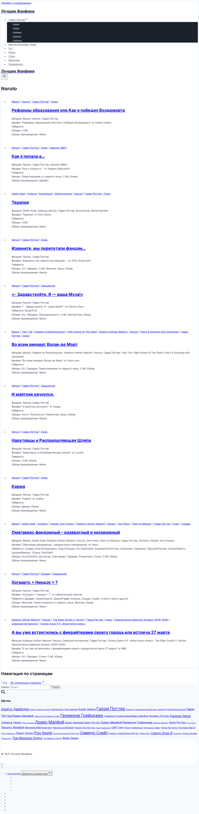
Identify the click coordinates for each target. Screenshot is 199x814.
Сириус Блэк (144, 733)
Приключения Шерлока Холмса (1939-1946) (141, 619)
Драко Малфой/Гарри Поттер (82, 722)
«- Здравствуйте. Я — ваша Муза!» (47, 294)
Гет (10, 48)
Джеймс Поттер (159, 715)
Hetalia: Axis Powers (62, 523)
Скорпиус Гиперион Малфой (185, 733)
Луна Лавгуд (191, 723)
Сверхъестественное (25, 623)
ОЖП (114, 727)
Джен (11, 52)
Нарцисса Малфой (63, 727)
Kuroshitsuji (45, 193)
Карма (18, 486)
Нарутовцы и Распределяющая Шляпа (51, 440)
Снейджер (17, 40)
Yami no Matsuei (141, 523)
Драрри (16, 24)
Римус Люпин (25, 733)
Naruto (26, 101)
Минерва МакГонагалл (38, 727)
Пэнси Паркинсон (8, 733)
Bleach (16, 101)
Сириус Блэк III (161, 733)
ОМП (121, 727)
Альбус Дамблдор (15, 709)
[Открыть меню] (4, 76)
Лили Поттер (177, 722)
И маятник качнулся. (33, 394)
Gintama (43, 523)
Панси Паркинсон (133, 727)
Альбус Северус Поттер (40, 709)
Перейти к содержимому (16, 3)
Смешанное (15, 64)
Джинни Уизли (180, 716)
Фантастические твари (22, 44)
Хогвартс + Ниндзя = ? (35, 582)
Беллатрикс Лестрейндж (64, 709)
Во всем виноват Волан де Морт (45, 344)
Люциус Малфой (12, 727)
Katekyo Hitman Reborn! (113, 331)
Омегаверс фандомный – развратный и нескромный (66, 532)
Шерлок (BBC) (58, 147)
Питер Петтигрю (169, 727)
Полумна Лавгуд (187, 727)
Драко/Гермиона (28, 723)
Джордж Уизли (11, 722)
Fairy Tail (27, 331)
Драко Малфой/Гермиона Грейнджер (126, 722)
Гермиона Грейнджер (81, 715)
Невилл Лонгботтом (84, 727)
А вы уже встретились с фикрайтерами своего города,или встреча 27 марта (91, 632)
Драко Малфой (49, 722)
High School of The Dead (82, 331)
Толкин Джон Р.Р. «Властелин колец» (63, 623)
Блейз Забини (87, 709)
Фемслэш (14, 60)
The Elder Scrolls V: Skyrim (68, 619)
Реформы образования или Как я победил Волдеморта (68, 110)
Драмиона (17, 32)
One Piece (124, 523)
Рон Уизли (43, 733)
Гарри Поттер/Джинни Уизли (171, 709)
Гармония (17, 36)
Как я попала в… (28, 156)
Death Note (18, 193)
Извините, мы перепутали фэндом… (49, 248)
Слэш (11, 56)
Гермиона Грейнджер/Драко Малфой (126, 716)
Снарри (16, 28)
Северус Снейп (94, 732)
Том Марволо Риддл (52, 738)
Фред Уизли (70, 738)
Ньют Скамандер (103, 728)
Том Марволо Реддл (27, 738)
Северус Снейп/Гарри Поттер (123, 733)
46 (12, 682)
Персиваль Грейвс (151, 728)
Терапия (20, 202)
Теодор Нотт (6, 738)
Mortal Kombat (63, 193)
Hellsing (32, 193)
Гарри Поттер (40, 101)
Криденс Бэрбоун (160, 723)
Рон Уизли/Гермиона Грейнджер (66, 733)
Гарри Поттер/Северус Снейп (47, 716)
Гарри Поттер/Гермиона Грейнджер (141, 709)
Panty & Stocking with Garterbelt (159, 331)
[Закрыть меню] (2, 765)
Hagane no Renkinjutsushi (50, 331)
